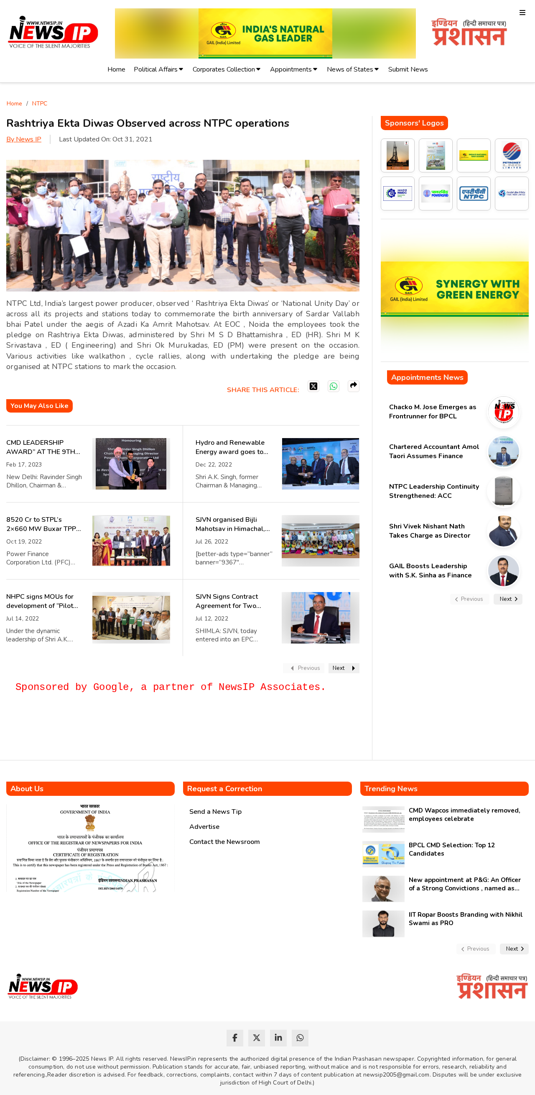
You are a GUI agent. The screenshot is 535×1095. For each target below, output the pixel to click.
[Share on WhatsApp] (333, 386)
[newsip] (53, 33)
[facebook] (235, 1038)
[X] (313, 386)
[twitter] (256, 1038)
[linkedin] (278, 1038)
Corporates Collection (224, 69)
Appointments (291, 69)
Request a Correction (224, 789)
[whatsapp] (300, 1038)
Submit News (408, 69)
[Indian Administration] (469, 33)
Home (116, 69)
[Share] (353, 386)
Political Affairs (156, 69)
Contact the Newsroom (224, 841)
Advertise (204, 826)
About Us (26, 789)
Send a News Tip (215, 811)
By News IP (23, 139)
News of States (350, 69)
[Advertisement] (158, 730)
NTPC (39, 104)
